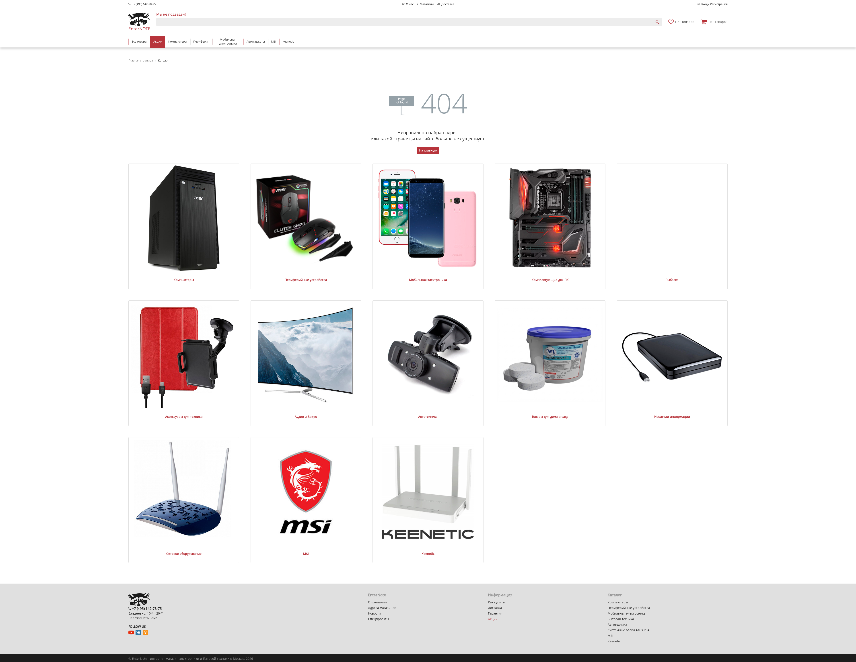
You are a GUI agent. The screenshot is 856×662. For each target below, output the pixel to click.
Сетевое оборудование (184, 553)
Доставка (447, 4)
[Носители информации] (672, 355)
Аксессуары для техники (184, 416)
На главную (428, 150)
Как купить (496, 602)
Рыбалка (672, 280)
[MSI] (306, 492)
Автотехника (428, 416)
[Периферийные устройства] (306, 218)
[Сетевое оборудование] (184, 492)
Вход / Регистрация (714, 4)
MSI (306, 553)
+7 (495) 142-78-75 (143, 4)
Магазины (426, 4)
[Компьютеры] (184, 218)
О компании (377, 602)
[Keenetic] (428, 492)
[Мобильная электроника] (428, 218)
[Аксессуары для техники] (184, 355)
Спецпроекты (378, 619)
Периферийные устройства (306, 280)
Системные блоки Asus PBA (629, 630)
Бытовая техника (621, 619)
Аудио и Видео (306, 416)
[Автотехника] (428, 355)
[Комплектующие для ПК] (550, 218)
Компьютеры (184, 280)
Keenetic (428, 553)
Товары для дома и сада (550, 416)
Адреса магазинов (382, 608)
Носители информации (672, 416)
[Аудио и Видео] (306, 355)
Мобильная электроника (428, 280)
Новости (374, 613)
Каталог (615, 594)
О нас (409, 4)
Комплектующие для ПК (550, 280)
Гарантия (495, 613)
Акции (493, 619)
